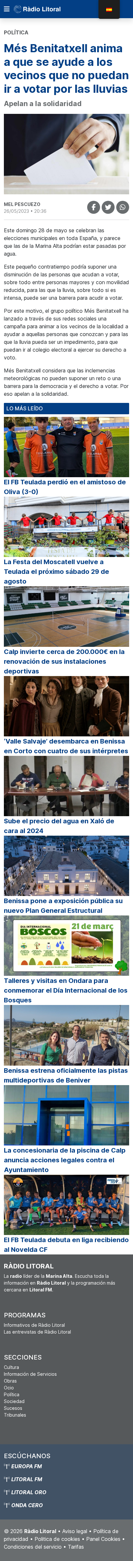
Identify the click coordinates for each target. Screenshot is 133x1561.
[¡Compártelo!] (93, 207)
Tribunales (15, 1415)
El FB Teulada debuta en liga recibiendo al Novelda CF (66, 1244)
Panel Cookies (103, 1539)
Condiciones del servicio (33, 1546)
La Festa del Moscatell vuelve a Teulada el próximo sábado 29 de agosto (56, 571)
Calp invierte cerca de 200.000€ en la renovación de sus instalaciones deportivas (64, 661)
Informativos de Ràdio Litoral (34, 1325)
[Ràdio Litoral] (46, 9)
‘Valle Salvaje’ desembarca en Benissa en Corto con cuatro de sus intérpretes (66, 746)
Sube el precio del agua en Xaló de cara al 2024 (59, 826)
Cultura (11, 1367)
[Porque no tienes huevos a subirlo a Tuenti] (108, 207)
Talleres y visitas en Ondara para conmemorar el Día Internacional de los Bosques (66, 990)
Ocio (9, 1387)
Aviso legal (74, 1531)
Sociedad (14, 1401)
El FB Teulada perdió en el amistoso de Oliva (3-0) (65, 487)
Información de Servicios (30, 1374)
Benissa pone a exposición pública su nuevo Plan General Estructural (63, 905)
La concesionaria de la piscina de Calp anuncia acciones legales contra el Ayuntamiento (65, 1160)
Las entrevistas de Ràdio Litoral (37, 1332)
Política (11, 1394)
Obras (10, 1381)
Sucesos (13, 1408)
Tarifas (76, 1546)
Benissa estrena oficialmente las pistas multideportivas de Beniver (66, 1075)
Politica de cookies (57, 1539)
